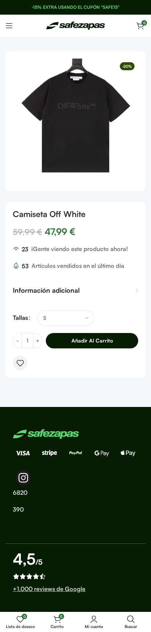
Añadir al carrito (92, 340)
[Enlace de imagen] (46, 433)
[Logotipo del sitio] (75, 25)
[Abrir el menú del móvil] (9, 25)
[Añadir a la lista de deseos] (20, 363)
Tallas (20, 317)
